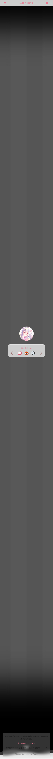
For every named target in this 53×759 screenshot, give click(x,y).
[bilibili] (20, 353)
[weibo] (26, 353)
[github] (33, 353)
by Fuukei (34, 754)
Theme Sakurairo (22, 754)
